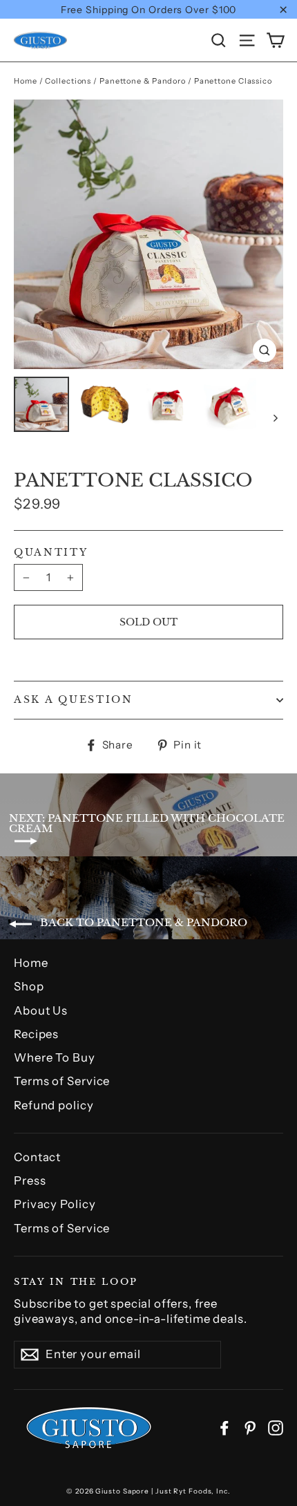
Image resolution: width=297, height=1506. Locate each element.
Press (30, 1180)
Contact (37, 1157)
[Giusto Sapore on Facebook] (224, 1428)
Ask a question (73, 700)
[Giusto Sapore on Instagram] (275, 1428)
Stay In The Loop (76, 1281)
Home (25, 81)
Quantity (51, 553)
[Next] (274, 417)
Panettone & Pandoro (142, 81)
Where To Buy (54, 1057)
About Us (41, 1010)
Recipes (36, 1034)
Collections (68, 81)
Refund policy (54, 1105)
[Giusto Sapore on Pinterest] (250, 1428)
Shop (29, 986)
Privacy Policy (55, 1204)
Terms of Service (62, 1081)
